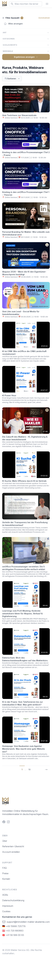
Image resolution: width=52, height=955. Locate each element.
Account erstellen (11, 852)
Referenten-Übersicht (13, 846)
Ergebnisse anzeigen (24, 57)
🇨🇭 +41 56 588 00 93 (13, 935)
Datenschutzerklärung (13, 900)
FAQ (4, 867)
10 (29, 769)
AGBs (5, 894)
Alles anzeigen (15, 23)
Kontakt (6, 878)
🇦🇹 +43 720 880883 (12, 930)
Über (4, 840)
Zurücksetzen (44, 18)
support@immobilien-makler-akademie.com (28, 921)
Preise (5, 873)
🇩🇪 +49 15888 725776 (14, 926)
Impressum (7, 905)
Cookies (6, 911)
